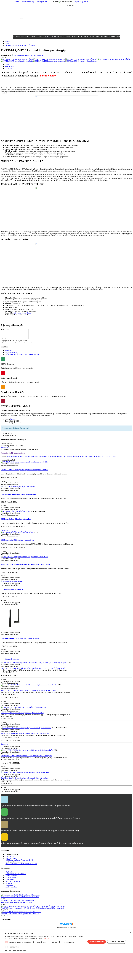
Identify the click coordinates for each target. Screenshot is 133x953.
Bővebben (46, 938)
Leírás (7, 64)
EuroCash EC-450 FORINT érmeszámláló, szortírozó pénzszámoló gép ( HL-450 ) (28, 690)
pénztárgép (11, 456)
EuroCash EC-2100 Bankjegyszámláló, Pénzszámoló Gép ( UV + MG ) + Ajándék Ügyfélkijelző (33, 668)
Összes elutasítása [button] (117, 941)
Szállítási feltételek (12, 877)
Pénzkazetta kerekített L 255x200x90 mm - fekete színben (20, 897)
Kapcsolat (9, 883)
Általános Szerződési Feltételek (16, 874)
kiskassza (107, 456)
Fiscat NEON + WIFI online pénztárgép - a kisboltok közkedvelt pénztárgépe (26, 756)
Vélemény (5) (9, 66)
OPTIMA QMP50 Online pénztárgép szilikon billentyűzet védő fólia (24, 470)
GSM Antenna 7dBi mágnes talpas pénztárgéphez (18, 494)
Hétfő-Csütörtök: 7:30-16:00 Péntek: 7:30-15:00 (21, 864)
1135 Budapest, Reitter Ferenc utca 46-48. (19, 860)
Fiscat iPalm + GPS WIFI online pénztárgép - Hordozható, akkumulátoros (25, 733)
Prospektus (8, 350)
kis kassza (114, 456)
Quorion (66, 456)
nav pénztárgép (33, 456)
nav (83, 456)
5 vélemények (5, 453)
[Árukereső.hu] (66, 925)
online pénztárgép (21, 456)
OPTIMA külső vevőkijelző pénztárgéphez (16, 519)
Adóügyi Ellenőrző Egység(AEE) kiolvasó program (22, 354)
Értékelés (4, 343)
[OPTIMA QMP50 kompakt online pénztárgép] (28, 55)
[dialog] (66, 941)
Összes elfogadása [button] (97, 941)
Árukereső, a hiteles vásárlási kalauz (66, 927)
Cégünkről (9, 872)
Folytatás (4, 347)
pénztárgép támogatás (96, 456)
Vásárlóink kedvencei (12, 659)
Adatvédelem (10, 879)
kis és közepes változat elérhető (22, 313)
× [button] (130, 932)
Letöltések (8, 68)
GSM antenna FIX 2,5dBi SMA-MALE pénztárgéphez (20, 638)
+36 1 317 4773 (11, 856)
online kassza (43, 456)
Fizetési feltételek (11, 876)
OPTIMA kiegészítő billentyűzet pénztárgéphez (17, 540)
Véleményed (5, 339)
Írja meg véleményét (18, 453)
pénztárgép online (75, 456)
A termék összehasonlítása (29, 449)
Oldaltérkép (9, 885)
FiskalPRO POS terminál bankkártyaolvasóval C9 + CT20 (20, 914)
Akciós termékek (11, 887)
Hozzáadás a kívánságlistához (10, 449)
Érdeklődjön (5, 447)
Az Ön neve (5, 330)
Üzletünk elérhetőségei (13, 881)
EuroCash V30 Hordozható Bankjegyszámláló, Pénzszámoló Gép (22, 713)
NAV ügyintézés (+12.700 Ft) (13, 446)
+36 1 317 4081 (11, 858)
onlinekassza (52, 456)
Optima (12, 419)
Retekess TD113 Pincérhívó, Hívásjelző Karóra (16, 902)
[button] (44, 950)
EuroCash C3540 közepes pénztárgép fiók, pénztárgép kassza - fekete (25, 564)
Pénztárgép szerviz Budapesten (12, 589)
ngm (86, 456)
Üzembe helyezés (6, 443)
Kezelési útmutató (11, 352)
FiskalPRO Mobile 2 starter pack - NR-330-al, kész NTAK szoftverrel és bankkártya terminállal (32, 908)
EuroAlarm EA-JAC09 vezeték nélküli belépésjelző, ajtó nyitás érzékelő (24, 778)
